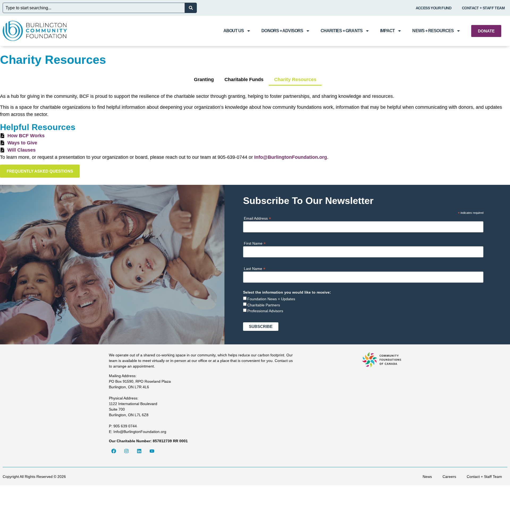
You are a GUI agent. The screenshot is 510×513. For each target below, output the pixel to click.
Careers (449, 476)
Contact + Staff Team (483, 8)
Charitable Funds (244, 79)
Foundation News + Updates (271, 299)
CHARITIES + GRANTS (342, 30)
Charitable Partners (263, 305)
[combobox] (94, 8)
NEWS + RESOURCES (433, 30)
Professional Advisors (265, 311)
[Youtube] (152, 451)
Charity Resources (295, 79)
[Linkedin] (139, 451)
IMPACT (387, 30)
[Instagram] (126, 451)
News (427, 476)
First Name (255, 243)
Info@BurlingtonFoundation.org (290, 157)
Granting (204, 79)
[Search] (191, 8)
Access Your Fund (433, 8)
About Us (233, 30)
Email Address (257, 218)
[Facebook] (113, 451)
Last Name (254, 268)
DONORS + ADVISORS (282, 30)
